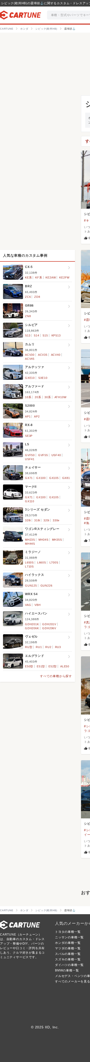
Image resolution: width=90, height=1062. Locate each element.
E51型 (41, 666)
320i (46, 520)
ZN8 (28, 316)
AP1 (27, 416)
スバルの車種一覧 (67, 954)
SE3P (28, 435)
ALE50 (64, 666)
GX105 (54, 477)
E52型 (52, 666)
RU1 (39, 647)
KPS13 (56, 335)
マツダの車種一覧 (67, 948)
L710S (29, 566)
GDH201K (32, 624)
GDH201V (49, 624)
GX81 (66, 477)
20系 (38, 397)
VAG (28, 604)
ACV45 (29, 358)
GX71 (29, 477)
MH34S (43, 539)
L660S (41, 562)
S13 (27, 335)
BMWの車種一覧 (67, 970)
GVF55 (43, 455)
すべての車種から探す (56, 676)
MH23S (30, 539)
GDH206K (32, 628)
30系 (47, 397)
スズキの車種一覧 (67, 959)
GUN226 (46, 585)
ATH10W (60, 397)
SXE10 (43, 377)
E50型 (29, 666)
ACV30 (29, 354)
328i (28, 520)
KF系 (38, 277)
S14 (36, 335)
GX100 (41, 477)
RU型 (28, 647)
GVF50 (30, 455)
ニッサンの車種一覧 (69, 937)
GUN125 (31, 585)
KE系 (28, 277)
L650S (29, 562)
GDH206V (49, 628)
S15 (45, 335)
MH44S (30, 543)
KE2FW (64, 277)
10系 (28, 397)
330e (56, 520)
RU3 (58, 647)
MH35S (57, 539)
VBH (37, 604)
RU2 (48, 647)
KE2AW (51, 277)
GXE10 (30, 377)
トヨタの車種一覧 (67, 932)
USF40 (56, 455)
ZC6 (28, 296)
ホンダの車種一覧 (67, 943)
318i (37, 520)
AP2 (37, 416)
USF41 (29, 459)
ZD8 (37, 296)
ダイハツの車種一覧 (69, 965)
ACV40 (55, 354)
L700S (54, 562)
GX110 (29, 501)
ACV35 (43, 354)
